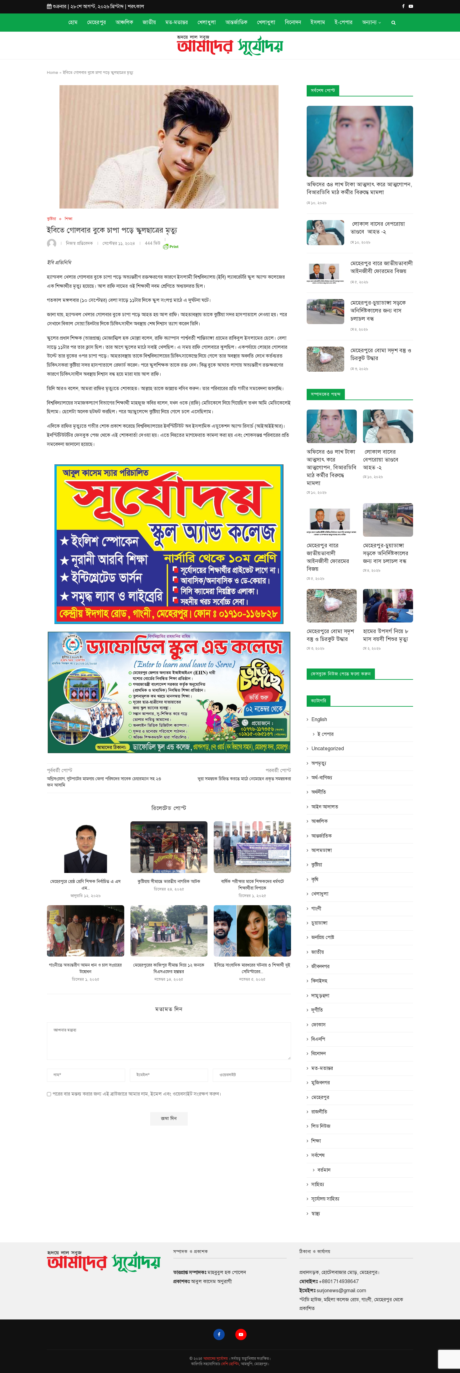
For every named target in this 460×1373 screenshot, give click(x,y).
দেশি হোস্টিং (230, 1364)
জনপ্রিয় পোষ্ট (322, 937)
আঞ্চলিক (124, 22)
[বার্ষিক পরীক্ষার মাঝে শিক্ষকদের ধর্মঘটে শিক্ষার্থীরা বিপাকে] (252, 847)
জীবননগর (320, 966)
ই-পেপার (344, 22)
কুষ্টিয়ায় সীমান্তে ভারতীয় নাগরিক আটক (169, 881)
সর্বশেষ (318, 1155)
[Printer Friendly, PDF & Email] (170, 245)
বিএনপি (318, 1039)
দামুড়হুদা (320, 996)
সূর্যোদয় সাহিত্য (325, 1199)
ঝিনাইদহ (319, 981)
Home (52, 72)
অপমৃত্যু (318, 763)
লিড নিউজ (320, 1126)
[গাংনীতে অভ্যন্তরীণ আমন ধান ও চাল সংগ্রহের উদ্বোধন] (85, 931)
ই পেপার (326, 734)
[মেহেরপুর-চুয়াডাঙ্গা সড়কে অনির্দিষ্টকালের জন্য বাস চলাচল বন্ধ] (325, 311)
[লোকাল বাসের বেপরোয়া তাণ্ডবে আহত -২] (325, 232)
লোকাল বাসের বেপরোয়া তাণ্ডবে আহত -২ (377, 227)
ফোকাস (318, 1025)
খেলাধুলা (206, 22)
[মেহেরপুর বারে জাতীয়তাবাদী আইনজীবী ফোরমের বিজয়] (325, 272)
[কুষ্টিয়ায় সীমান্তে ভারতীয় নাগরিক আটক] (169, 847)
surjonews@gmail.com (341, 1291)
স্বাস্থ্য (315, 1213)
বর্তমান (324, 1170)
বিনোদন (293, 22)
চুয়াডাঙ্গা (319, 923)
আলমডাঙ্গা (321, 850)
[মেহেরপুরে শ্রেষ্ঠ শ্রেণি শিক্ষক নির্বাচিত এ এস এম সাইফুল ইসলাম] (85, 847)
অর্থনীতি (318, 792)
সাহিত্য (317, 1184)
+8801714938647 (339, 1281)
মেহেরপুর (96, 22)
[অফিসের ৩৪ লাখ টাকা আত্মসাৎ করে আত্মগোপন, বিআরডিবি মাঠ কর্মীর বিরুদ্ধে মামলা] (360, 141)
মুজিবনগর (320, 1083)
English (319, 719)
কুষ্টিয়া (51, 219)
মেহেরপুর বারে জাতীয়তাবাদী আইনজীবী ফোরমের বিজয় (381, 267)
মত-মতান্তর (177, 22)
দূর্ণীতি (317, 1010)
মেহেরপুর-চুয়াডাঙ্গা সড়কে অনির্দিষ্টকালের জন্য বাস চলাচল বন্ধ (378, 310)
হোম (73, 22)
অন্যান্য (369, 22)
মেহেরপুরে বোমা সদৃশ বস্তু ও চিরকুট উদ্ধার (380, 354)
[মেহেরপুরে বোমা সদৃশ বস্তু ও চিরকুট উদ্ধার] (325, 359)
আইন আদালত (324, 807)
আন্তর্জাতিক (236, 22)
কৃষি (314, 879)
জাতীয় (149, 22)
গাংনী (316, 909)
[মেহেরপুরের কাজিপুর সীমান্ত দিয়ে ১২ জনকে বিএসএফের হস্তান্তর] (169, 931)
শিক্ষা (68, 219)
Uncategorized (327, 749)
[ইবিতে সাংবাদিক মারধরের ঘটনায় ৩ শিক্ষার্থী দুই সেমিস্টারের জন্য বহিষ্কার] (252, 931)
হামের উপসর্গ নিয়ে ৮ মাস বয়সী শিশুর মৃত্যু (385, 635)
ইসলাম (317, 22)
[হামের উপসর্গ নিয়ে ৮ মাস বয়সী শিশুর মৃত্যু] (388, 605)
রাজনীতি (319, 1112)
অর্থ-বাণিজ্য (321, 778)
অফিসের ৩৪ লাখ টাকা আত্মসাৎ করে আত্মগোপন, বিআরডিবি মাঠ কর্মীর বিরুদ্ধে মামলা (359, 188)
